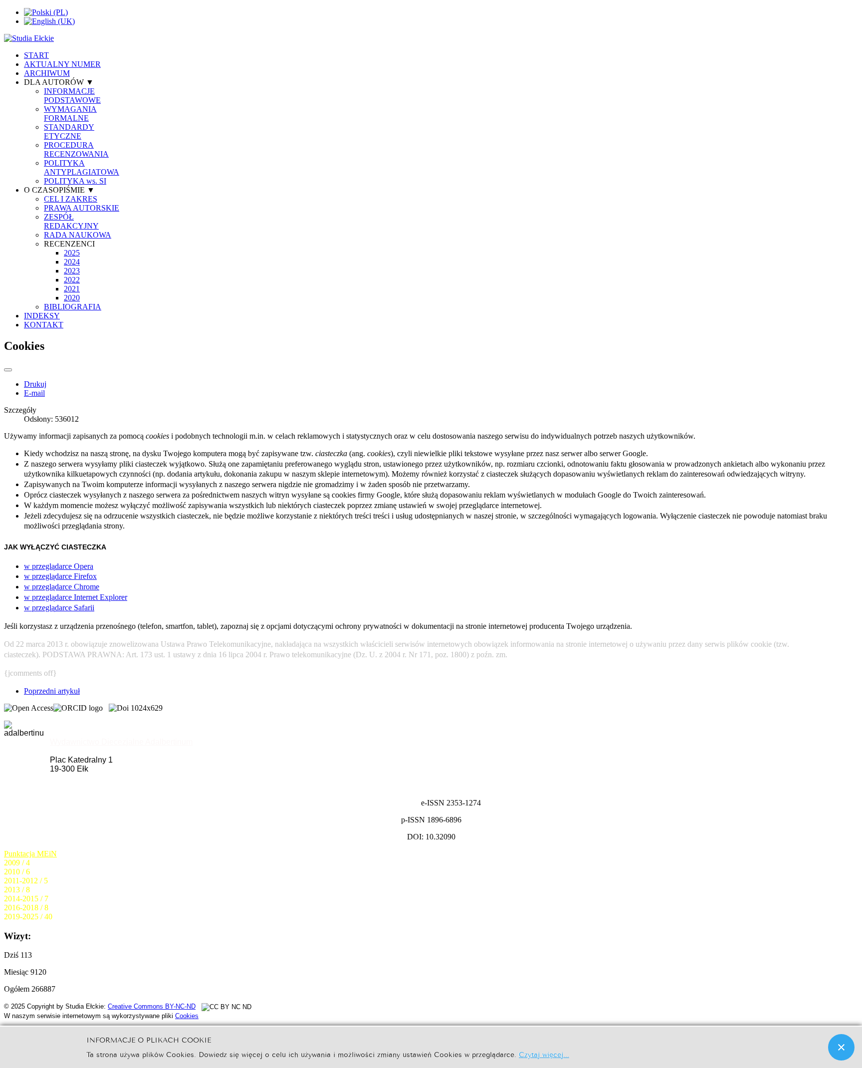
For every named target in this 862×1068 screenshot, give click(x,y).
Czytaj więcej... (544, 1054)
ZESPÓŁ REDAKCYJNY (71, 221)
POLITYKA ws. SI (75, 181)
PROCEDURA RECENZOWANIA (76, 149)
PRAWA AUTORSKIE (81, 208)
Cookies (187, 1016)
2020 (72, 297)
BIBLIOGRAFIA (72, 306)
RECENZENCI (69, 244)
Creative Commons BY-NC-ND (152, 1006)
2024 (72, 262)
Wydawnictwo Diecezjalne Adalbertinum (121, 742)
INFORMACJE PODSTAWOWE (72, 95)
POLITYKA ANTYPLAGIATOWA (81, 167)
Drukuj (35, 384)
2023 (72, 271)
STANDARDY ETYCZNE (69, 131)
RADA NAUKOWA (77, 235)
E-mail (34, 393)
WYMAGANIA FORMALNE (70, 113)
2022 (72, 279)
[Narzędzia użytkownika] (8, 369)
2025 (72, 253)
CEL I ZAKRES (70, 199)
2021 (72, 288)
